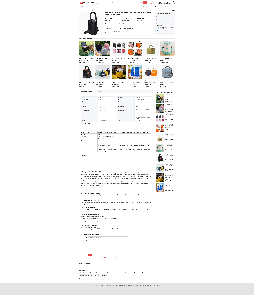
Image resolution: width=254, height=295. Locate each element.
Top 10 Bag (97, 275)
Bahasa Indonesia (163, 286)
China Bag (82, 272)
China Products (101, 285)
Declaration (141, 289)
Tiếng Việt (157, 286)
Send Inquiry (116, 31)
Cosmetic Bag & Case (92, 265)
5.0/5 (160, 19)
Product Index (149, 285)
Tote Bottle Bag (134, 272)
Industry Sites (135, 285)
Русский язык (115, 286)
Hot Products (94, 285)
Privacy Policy (146, 289)
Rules (174, 6)
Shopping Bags (82, 265)
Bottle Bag (97, 272)
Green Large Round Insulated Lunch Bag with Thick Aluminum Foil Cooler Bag (169, 145)
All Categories (84, 6)
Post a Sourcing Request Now (110, 257)
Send (90, 255)
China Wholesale (122, 285)
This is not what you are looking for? (95, 257)
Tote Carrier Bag (115, 272)
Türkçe (153, 286)
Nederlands (129, 286)
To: (86, 240)
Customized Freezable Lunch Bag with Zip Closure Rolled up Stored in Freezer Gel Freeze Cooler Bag (169, 115)
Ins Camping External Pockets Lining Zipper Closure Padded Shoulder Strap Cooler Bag (169, 105)
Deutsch (124, 286)
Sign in (173, 3)
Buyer (144, 6)
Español (100, 286)
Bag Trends (104, 275)
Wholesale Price (129, 285)
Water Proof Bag (105, 272)
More (157, 30)
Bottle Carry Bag (143, 272)
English (96, 286)
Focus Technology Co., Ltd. (118, 289)
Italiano (120, 286)
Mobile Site (156, 285)
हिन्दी (145, 286)
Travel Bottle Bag (124, 272)
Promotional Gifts (103, 265)
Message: (85, 243)
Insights (160, 285)
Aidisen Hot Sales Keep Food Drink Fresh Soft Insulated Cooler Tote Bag (169, 174)
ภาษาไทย (148, 286)
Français (109, 286)
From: (85, 237)
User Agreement (134, 289)
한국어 (138, 286)
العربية (134, 286)
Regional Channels (142, 285)
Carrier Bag (89, 272)
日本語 (141, 286)
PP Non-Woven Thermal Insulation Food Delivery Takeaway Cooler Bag (169, 155)
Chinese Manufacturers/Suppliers (111, 285)
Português (105, 286)
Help (151, 6)
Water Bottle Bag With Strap (86, 275)
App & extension (158, 6)
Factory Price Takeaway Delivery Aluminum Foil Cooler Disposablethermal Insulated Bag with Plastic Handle (169, 165)
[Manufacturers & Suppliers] (86, 2)
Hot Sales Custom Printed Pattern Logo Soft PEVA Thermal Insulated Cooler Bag (169, 95)
